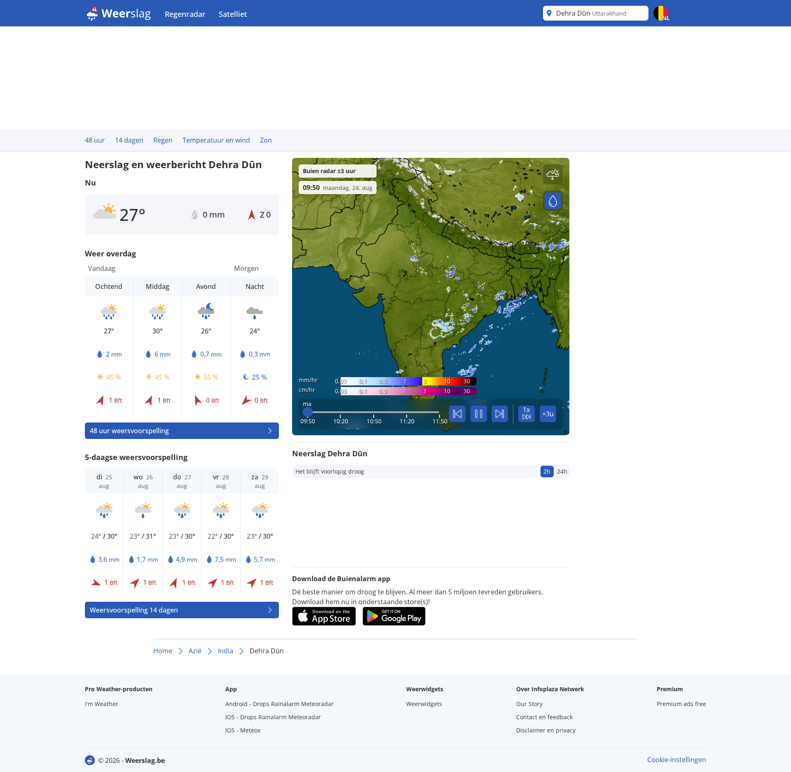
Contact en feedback (544, 717)
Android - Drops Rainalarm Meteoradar (279, 704)
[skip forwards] (499, 414)
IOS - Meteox (242, 730)
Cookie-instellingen (676, 759)
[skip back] (457, 414)
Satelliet (233, 14)
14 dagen (129, 140)
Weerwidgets (424, 704)
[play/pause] (478, 414)
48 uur (95, 140)
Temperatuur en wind (216, 140)
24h (562, 471)
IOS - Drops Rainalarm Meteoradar (273, 717)
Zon (266, 140)
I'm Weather (101, 704)
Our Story (529, 704)
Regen (163, 140)
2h (546, 471)
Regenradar (185, 14)
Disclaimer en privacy (546, 730)
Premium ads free (681, 704)
